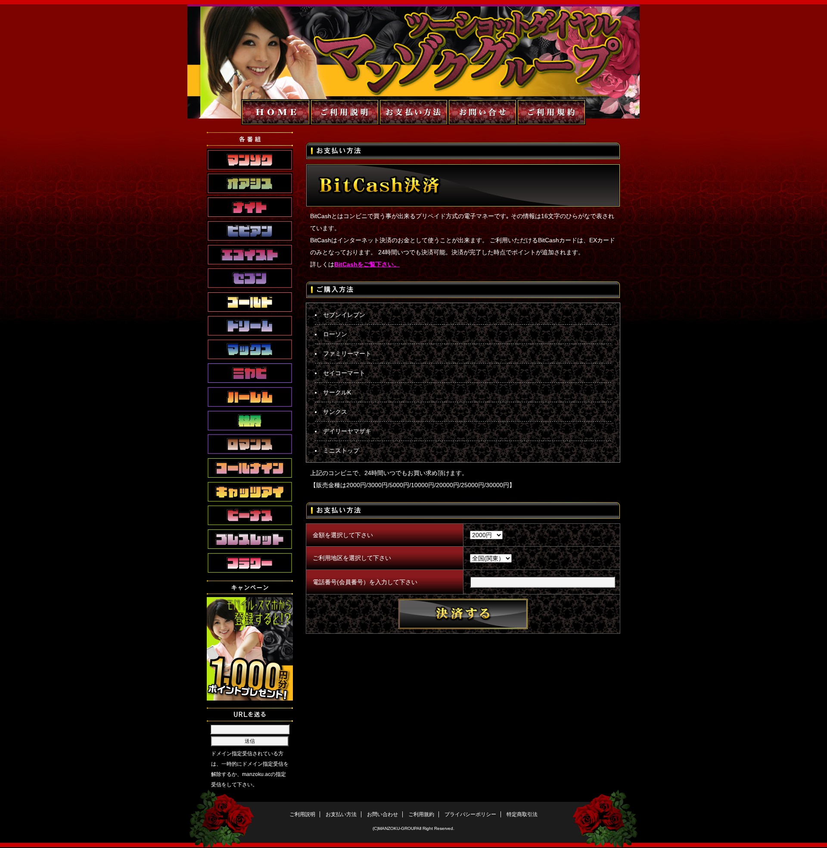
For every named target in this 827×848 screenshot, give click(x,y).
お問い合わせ (382, 814)
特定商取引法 (522, 814)
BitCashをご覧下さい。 (367, 264)
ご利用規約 (421, 814)
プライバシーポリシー (470, 814)
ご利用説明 (302, 814)
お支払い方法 (341, 814)
